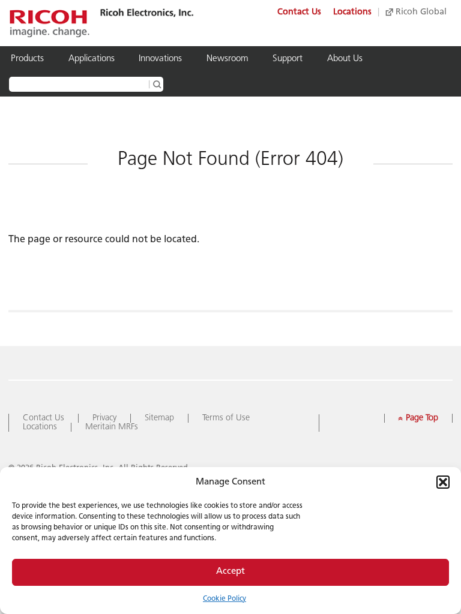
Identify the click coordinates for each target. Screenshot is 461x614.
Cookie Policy (224, 599)
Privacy (104, 418)
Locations (352, 12)
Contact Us (299, 12)
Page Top (417, 418)
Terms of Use (226, 418)
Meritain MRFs (111, 427)
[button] (443, 482)
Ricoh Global (420, 12)
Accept (230, 571)
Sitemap (159, 418)
